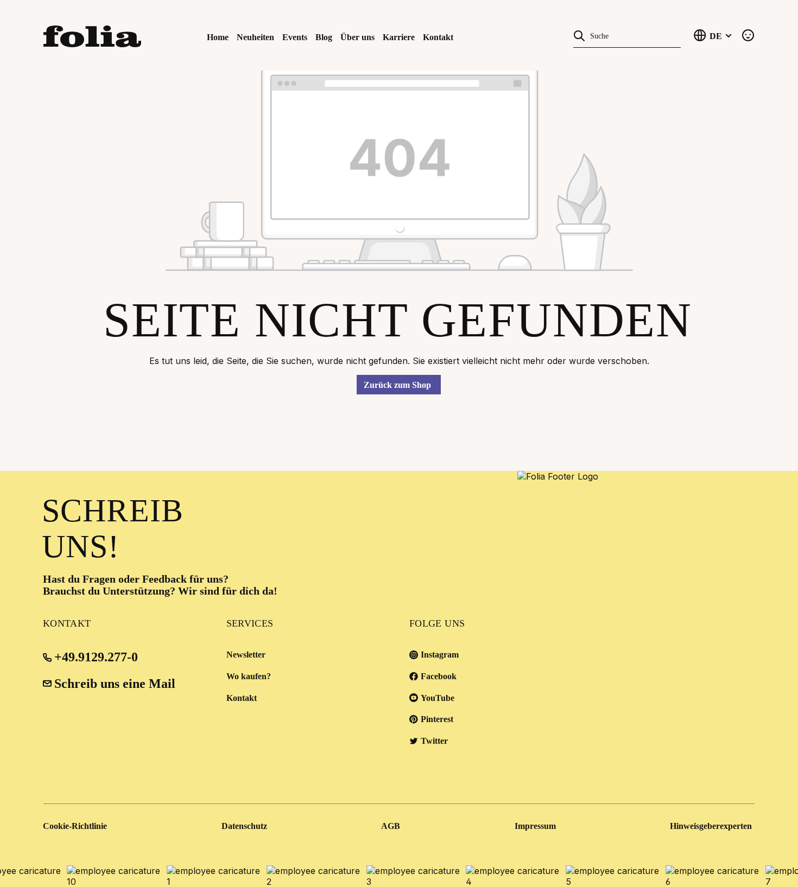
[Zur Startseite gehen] (97, 35)
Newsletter (245, 654)
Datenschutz (244, 826)
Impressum (535, 826)
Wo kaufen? (248, 676)
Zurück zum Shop (397, 385)
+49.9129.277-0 (96, 657)
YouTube (437, 698)
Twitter (434, 740)
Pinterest (437, 719)
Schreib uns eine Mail (114, 684)
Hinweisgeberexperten (711, 826)
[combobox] (633, 35)
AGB (390, 826)
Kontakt (241, 698)
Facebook (439, 676)
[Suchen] (579, 35)
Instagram (440, 654)
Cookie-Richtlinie (75, 826)
